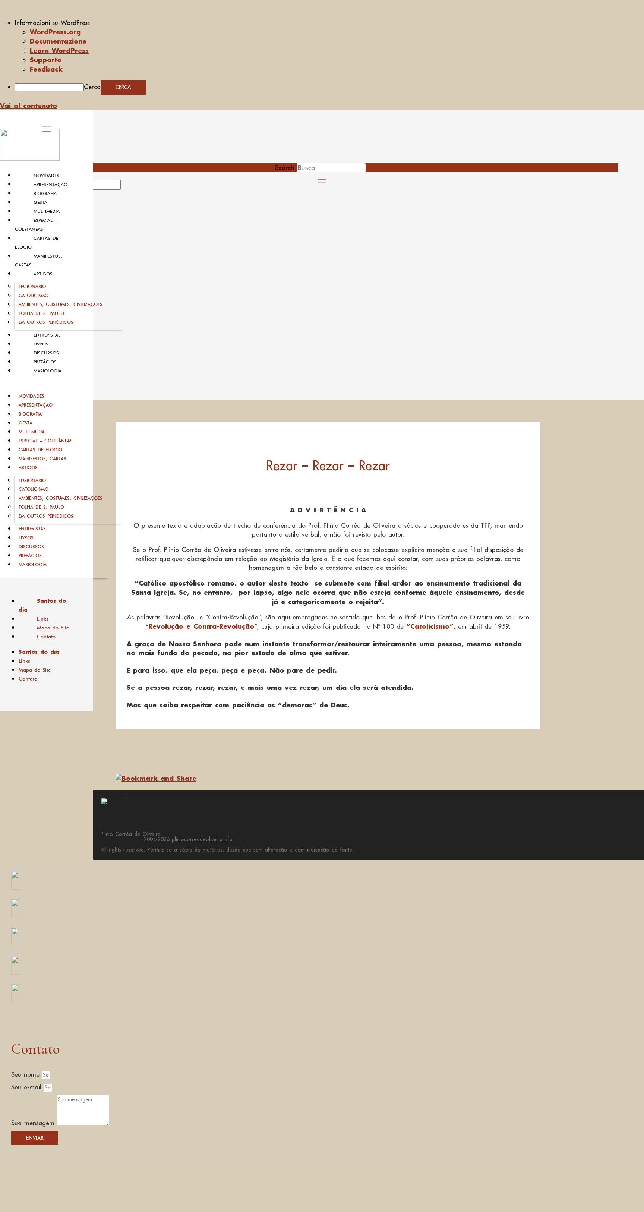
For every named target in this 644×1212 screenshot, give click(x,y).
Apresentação (50, 184)
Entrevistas (47, 335)
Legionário (32, 286)
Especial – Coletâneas (46, 441)
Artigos (43, 274)
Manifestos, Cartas (42, 458)
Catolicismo (33, 295)
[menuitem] (329, 22)
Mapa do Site (53, 628)
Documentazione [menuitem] (58, 41)
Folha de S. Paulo (41, 313)
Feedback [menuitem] (46, 69)
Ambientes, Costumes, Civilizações (60, 304)
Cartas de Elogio (40, 449)
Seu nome (26, 1074)
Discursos (46, 353)
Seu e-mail (27, 1087)
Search (284, 168)
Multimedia (47, 211)
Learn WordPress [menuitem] (59, 50)
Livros (41, 344)
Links (42, 619)
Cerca (92, 87)
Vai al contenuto (28, 105)
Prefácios (45, 361)
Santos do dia (42, 605)
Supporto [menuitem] (45, 60)
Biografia (45, 193)
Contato (46, 637)
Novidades (46, 175)
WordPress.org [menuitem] (55, 32)
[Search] (129, 187)
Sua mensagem (34, 1123)
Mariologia (47, 370)
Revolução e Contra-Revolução (201, 626)
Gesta (40, 202)
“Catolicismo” (430, 626)
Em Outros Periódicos (46, 322)
